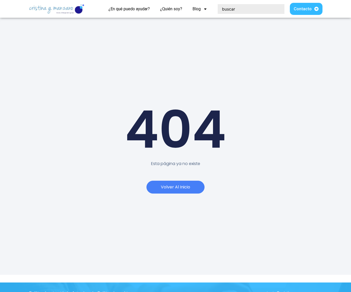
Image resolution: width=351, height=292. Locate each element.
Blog (196, 8)
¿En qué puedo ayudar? (129, 8)
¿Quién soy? (171, 8)
